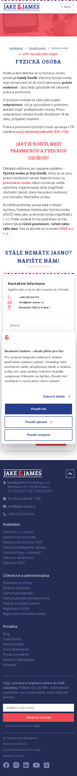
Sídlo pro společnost (18, 557)
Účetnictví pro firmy (17, 583)
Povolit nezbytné (38, 434)
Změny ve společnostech (21, 603)
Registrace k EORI (16, 608)
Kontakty (9, 665)
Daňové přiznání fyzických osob (26, 598)
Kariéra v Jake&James (18, 659)
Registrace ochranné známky (24, 613)
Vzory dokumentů (16, 649)
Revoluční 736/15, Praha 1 (34, 307)
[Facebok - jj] (7, 766)
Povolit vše (38, 409)
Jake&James (16, 48)
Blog (6, 634)
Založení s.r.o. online (18, 532)
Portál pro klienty (16, 654)
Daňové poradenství (18, 593)
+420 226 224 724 (29, 297)
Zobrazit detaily (54, 396)
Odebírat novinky (38, 717)
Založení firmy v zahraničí (22, 552)
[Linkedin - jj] (27, 766)
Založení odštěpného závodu (24, 547)
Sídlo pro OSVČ (14, 563)
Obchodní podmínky (15, 744)
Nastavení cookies (13, 755)
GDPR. (36, 726)
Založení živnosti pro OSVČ (23, 542)
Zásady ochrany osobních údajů (21, 749)
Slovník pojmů (37, 48)
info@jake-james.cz (31, 302)
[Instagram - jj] (18, 766)
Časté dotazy (12, 639)
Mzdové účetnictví (16, 588)
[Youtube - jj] (36, 766)
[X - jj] (45, 766)
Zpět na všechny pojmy (40, 54)
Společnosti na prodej (19, 537)
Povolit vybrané (36, 422)
